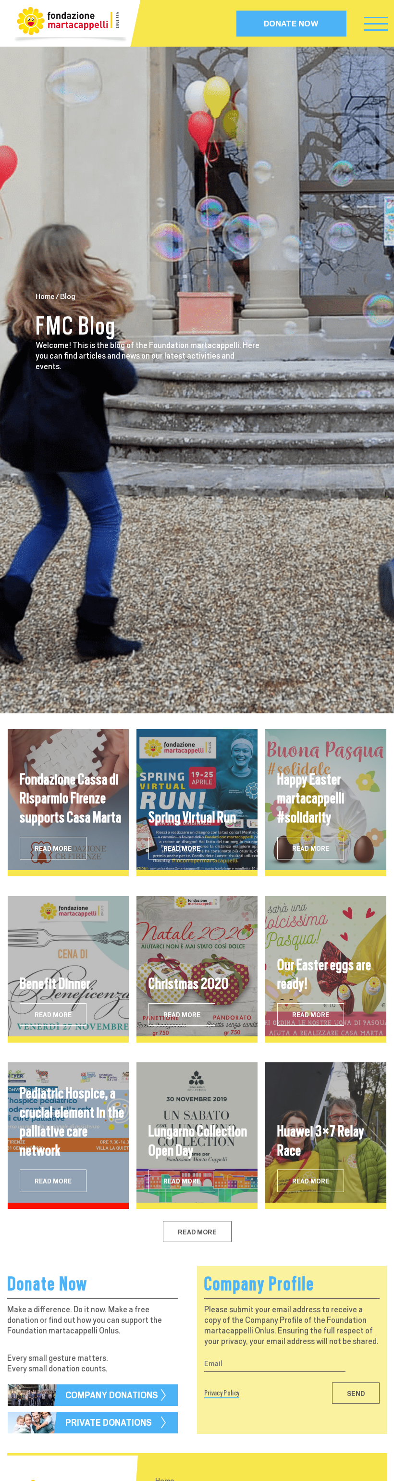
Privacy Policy (221, 1393)
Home (45, 296)
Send (356, 1393)
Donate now (291, 23)
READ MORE (53, 848)
